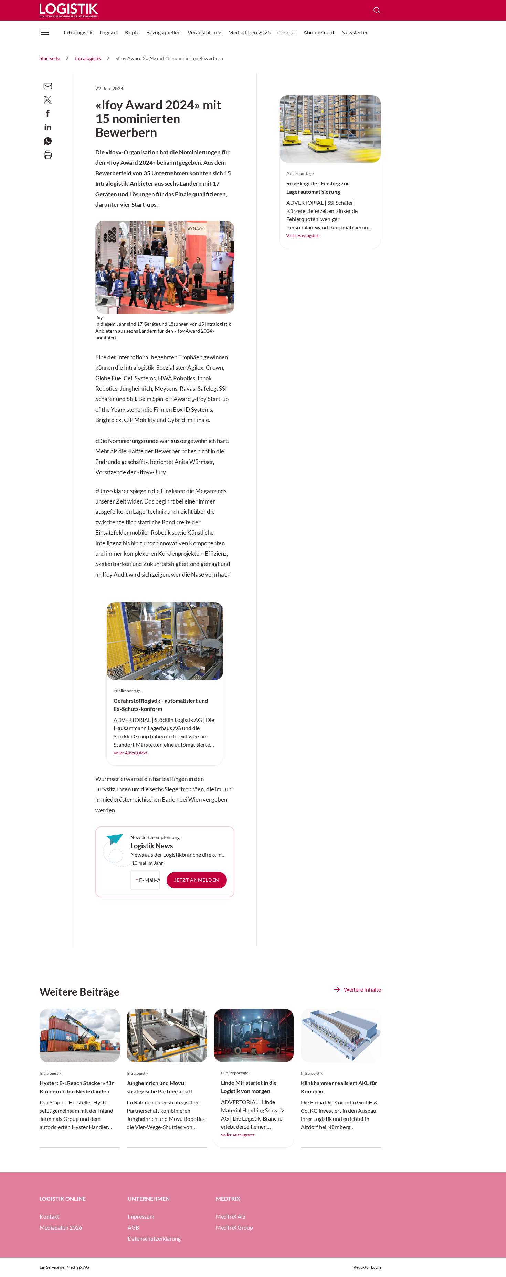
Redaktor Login (367, 1267)
